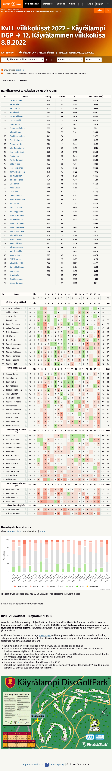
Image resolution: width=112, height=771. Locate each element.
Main (3, 10)
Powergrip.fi (45, 635)
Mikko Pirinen (15, 132)
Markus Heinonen (17, 215)
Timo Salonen (16, 196)
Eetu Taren (14, 184)
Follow (99, 10)
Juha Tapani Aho (17, 148)
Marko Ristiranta (17, 227)
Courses (61, 3)
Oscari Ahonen (16, 100)
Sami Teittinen (16, 208)
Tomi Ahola (14, 156)
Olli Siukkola (15, 259)
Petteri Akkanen (16, 116)
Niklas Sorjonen (16, 283)
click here (20, 70)
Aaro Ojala (14, 104)
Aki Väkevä (14, 112)
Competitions (32, 3)
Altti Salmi (14, 204)
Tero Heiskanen (16, 168)
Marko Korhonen (17, 223)
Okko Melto (15, 192)
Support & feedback (33, 764)
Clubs (72, 3)
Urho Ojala (14, 275)
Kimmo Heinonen (17, 172)
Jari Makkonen (16, 176)
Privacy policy (57, 764)
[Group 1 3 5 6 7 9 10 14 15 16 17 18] (93, 59)
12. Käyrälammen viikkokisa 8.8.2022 (53, 38)
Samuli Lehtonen (17, 267)
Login (90, 3)
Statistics (48, 3)
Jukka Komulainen (17, 200)
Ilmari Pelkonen (16, 180)
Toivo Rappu (15, 124)
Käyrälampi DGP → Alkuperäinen (36, 52)
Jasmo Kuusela (16, 239)
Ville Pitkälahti (16, 235)
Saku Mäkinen (16, 243)
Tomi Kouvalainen (17, 136)
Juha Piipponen (16, 211)
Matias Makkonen (17, 231)
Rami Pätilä (15, 108)
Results (23, 80)
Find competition (14, 10)
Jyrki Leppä (14, 271)
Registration (9, 80)
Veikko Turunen (16, 160)
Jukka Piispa (15, 164)
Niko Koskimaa (16, 219)
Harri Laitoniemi (17, 152)
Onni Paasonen (16, 279)
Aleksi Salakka (16, 251)
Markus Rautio (16, 255)
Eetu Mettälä (15, 120)
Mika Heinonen (16, 247)
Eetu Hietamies (16, 140)
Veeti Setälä (15, 188)
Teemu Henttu (16, 144)
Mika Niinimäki (16, 263)
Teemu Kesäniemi (17, 128)
